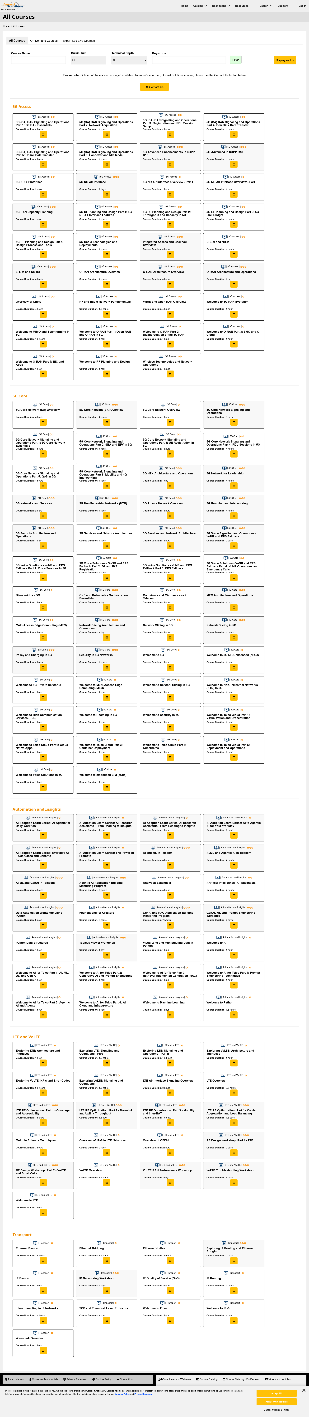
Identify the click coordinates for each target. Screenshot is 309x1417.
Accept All (276, 1393)
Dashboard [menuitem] (219, 6)
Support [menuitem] (283, 6)
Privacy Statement (143, 1393)
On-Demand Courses (44, 40)
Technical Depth (123, 53)
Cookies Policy (122, 1393)
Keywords (159, 53)
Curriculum (78, 53)
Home (6, 26)
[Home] (40, 6)
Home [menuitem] (184, 6)
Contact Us (156, 87)
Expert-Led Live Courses (79, 40)
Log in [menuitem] (302, 6)
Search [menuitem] (264, 6)
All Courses (17, 40)
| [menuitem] (293, 5)
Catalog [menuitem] (198, 6)
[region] (154, 1401)
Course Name (20, 53)
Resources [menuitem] (241, 6)
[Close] (303, 1390)
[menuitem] (14, 1379)
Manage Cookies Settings (276, 1409)
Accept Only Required (277, 1401)
